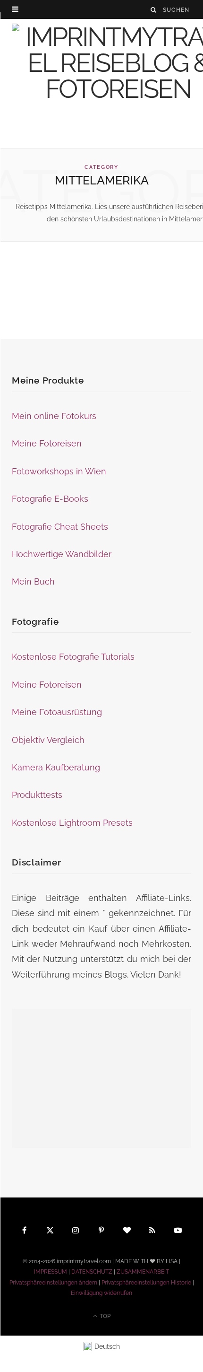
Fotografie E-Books (50, 499)
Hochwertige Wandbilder (61, 554)
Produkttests (37, 795)
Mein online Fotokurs (54, 416)
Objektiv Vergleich (48, 740)
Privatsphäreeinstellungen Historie (146, 1282)
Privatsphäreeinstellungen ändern (53, 1282)
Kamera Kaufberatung (56, 767)
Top (104, 1316)
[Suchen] (154, 10)
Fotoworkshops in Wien (59, 471)
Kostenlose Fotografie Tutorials (73, 657)
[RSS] (152, 1229)
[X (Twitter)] (50, 1229)
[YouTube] (178, 1229)
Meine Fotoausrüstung (57, 712)
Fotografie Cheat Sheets (60, 527)
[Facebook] (24, 1229)
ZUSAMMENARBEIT (143, 1271)
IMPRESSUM (50, 1271)
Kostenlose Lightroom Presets (72, 823)
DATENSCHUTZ (91, 1271)
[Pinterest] (101, 1229)
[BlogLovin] (126, 1229)
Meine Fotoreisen (47, 443)
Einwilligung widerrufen (101, 1293)
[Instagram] (76, 1229)
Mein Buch (33, 581)
